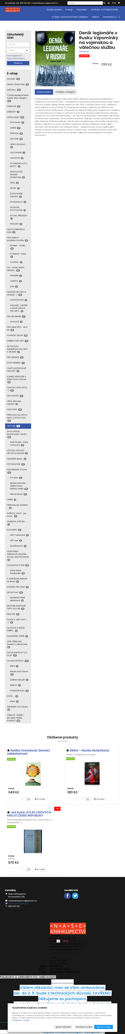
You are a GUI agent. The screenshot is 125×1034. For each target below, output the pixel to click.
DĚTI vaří (15, 540)
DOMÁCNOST (18, 546)
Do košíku (41, 799)
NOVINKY (13, 78)
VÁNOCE (15, 281)
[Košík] (119, 3)
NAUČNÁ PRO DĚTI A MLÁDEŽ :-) (16, 293)
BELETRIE (13, 614)
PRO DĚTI (15, 223)
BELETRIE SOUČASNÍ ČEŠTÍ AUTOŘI (16, 607)
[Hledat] (104, 3)
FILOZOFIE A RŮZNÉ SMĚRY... (16, 629)
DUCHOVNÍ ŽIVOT (17, 660)
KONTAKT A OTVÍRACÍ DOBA (104, 9)
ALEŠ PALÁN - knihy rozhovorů (19, 443)
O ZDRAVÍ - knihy (18, 255)
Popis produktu (44, 92)
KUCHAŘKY (14, 529)
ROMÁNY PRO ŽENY (17, 587)
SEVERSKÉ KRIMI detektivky (17, 599)
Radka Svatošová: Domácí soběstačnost (28, 752)
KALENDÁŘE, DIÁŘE (17, 636)
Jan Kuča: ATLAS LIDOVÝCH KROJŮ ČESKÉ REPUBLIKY (29, 814)
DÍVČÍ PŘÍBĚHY (15, 362)
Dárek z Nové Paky (17, 84)
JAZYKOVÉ (16, 158)
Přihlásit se (18, 63)
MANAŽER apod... (16, 458)
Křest (14, 701)
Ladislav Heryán (19, 679)
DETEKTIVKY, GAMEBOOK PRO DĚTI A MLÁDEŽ (17, 349)
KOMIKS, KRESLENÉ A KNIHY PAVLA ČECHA (16, 379)
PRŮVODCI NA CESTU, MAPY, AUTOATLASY (17, 418)
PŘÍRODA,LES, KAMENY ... (17, 506)
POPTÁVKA (16, 122)
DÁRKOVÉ (13, 106)
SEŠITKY (15, 685)
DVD (13, 286)
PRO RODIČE (14, 395)
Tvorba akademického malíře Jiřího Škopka (18, 98)
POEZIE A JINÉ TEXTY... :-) (17, 621)
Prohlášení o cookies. (21, 1020)
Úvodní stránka (54, 9)
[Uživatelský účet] (109, 3)
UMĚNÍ (15, 127)
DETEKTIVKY (14, 592)
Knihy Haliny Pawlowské (17, 572)
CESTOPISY (14, 409)
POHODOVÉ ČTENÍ (17, 565)
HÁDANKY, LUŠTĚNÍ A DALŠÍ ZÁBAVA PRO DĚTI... (18, 308)
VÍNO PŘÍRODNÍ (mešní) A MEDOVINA (17, 644)
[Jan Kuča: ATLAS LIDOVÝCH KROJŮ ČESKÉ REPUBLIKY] (33, 841)
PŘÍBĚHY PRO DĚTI (17, 340)
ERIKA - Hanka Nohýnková (89, 750)
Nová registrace (14, 55)
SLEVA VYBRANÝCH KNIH (16, 231)
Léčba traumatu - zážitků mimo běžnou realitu (18, 486)
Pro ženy (15, 477)
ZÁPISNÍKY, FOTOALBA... (18, 708)
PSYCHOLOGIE (15, 464)
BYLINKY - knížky (17, 246)
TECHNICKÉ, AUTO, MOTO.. (18, 165)
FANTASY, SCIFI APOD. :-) (17, 389)
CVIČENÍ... (16, 262)
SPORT (14, 188)
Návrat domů (18, 494)
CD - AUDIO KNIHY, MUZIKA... (16, 269)
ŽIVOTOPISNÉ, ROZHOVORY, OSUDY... (17, 434)
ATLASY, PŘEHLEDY (18, 216)
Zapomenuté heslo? (16, 58)
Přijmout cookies (104, 1027)
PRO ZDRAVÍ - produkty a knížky (17, 239)
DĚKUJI (95, 17)
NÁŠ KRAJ (13, 89)
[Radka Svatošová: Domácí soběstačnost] (33, 774)
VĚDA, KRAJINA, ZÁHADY (14, 402)
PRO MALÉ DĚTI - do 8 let (17, 328)
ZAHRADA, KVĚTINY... (16, 522)
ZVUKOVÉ (16, 321)
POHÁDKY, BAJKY (17, 335)
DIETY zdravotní (19, 535)
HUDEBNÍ (15, 275)
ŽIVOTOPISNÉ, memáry (16, 195)
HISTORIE (16, 138)
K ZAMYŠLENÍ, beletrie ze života (17, 580)
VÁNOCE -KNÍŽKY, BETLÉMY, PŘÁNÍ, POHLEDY (15, 718)
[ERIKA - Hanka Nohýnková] (92, 773)
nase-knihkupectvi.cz (18, 903)
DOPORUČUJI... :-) (111, 17)
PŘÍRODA (16, 133)
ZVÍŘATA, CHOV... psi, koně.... (16, 515)
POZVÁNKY (82, 9)
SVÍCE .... (12, 696)
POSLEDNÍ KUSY (19, 690)
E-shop (69, 9)
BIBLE (14, 666)
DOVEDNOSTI (17, 202)
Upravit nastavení (63, 1027)
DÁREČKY (13, 111)
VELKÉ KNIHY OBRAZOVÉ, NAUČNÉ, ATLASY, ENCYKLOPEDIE (18, 555)
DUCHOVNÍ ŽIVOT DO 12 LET (17, 654)
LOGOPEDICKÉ (18, 299)
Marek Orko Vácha (19, 672)
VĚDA (14, 182)
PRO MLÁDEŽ (15, 357)
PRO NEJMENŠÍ (16, 316)
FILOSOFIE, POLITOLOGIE (17, 209)
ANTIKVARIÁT (15, 117)
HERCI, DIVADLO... (18, 145)
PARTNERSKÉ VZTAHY (17, 470)
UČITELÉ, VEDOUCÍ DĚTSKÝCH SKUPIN (17, 452)
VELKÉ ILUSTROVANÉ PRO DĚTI (16, 369)
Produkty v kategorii (65, 92)
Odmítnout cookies (84, 1027)
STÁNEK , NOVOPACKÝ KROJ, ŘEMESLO (70, 17)
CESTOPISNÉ (17, 152)
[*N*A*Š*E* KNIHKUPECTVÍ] (12, 9)
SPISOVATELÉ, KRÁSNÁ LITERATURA (17, 174)
